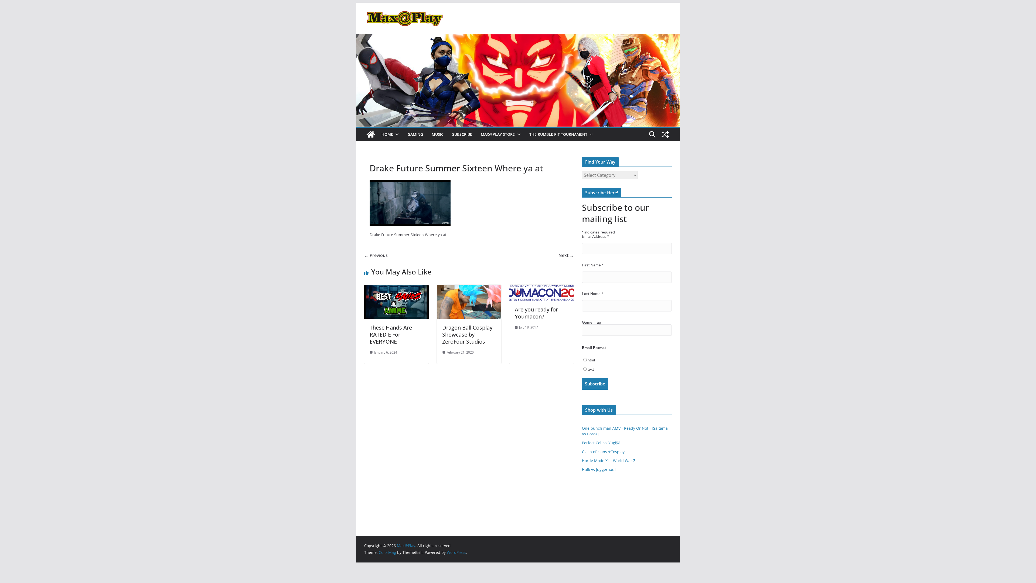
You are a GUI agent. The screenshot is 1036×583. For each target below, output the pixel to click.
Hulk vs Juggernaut (599, 469)
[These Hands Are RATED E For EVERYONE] (396, 289)
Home (387, 134)
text (591, 369)
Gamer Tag (591, 322)
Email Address (595, 236)
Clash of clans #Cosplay (603, 451)
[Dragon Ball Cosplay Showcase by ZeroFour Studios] (469, 289)
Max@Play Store (498, 134)
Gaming (415, 134)
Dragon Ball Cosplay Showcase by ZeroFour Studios (467, 334)
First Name (592, 265)
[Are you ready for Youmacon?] (541, 289)
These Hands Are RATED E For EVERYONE (391, 334)
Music (438, 134)
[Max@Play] (370, 134)
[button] (396, 134)
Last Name (592, 294)
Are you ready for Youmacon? (536, 313)
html (591, 360)
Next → (566, 255)
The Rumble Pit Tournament (558, 134)
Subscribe (462, 134)
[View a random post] (665, 134)
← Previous (376, 255)
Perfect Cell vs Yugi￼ (601, 442)
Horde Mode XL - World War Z (608, 460)
